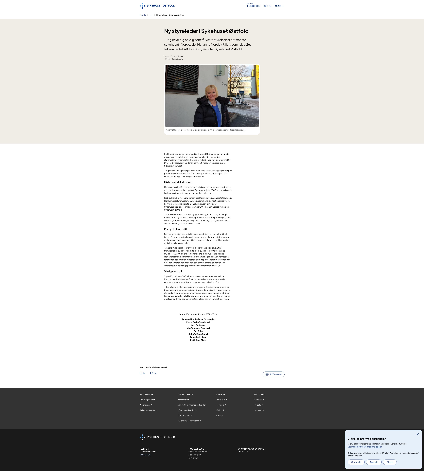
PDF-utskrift (276, 374)
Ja (144, 373)
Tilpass (390, 462)
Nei (155, 373)
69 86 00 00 (145, 455)
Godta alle (356, 462)
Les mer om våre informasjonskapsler (365, 446)
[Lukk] (417, 434)
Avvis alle (374, 462)
